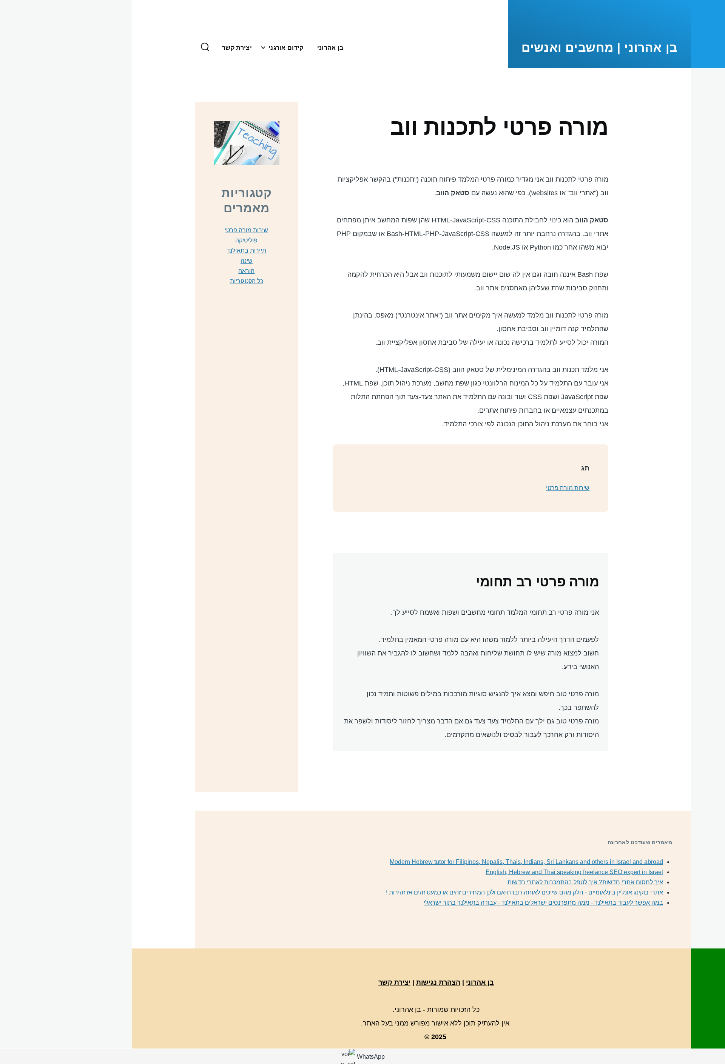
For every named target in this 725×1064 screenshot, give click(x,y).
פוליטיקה (246, 240)
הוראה (246, 271)
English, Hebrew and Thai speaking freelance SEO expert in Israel (574, 872)
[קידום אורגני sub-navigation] (260, 47)
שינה (247, 261)
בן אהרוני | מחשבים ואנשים (599, 47)
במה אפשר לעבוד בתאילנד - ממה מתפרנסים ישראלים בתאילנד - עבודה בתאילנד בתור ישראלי (543, 902)
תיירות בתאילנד (246, 250)
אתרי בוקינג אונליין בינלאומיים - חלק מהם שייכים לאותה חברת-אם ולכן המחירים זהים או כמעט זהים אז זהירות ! (524, 892)
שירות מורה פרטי (567, 488)
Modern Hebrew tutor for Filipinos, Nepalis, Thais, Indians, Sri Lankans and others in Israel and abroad (526, 862)
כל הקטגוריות (246, 281)
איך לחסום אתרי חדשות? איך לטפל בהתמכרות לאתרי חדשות (585, 882)
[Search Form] (205, 47)
